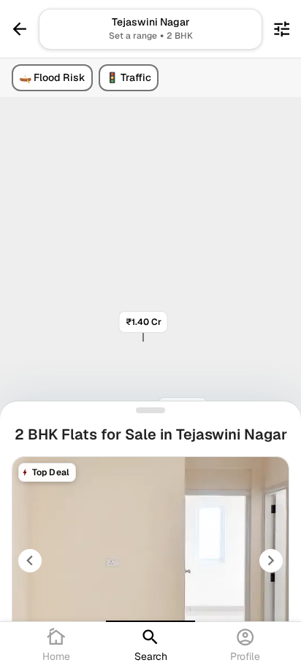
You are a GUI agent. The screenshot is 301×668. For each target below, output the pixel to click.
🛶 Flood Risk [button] (52, 77)
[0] (281, 28)
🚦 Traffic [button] (128, 77)
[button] (150, 29)
